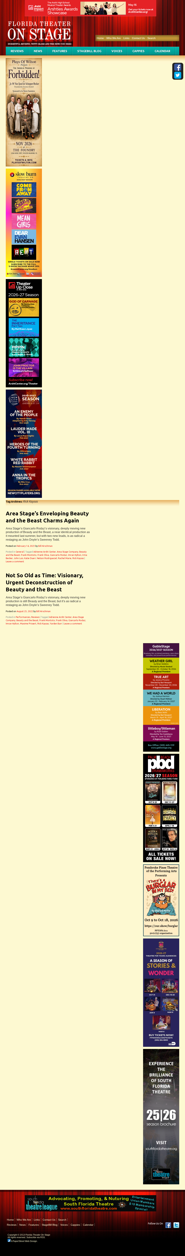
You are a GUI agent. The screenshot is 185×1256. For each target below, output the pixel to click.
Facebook (168, 1225)
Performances (23, 617)
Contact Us (138, 38)
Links (126, 38)
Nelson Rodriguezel (47, 558)
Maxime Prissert (28, 623)
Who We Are (113, 38)
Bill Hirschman (45, 546)
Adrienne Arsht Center (44, 552)
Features (59, 51)
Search (151, 38)
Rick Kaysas (78, 558)
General (20, 552)
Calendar (162, 51)
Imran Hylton (74, 555)
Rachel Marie (64, 558)
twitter (176, 1225)
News (38, 51)
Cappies (138, 51)
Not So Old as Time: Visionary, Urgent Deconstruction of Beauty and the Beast (44, 582)
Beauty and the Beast (27, 620)
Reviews (17, 51)
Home (100, 38)
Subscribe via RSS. (35, 1237)
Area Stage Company (67, 552)
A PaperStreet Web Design (23, 1241)
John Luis (18, 558)
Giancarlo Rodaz (58, 555)
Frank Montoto (28, 555)
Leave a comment (15, 561)
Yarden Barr (56, 623)
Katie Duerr (30, 558)
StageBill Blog (89, 51)
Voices (116, 51)
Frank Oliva (43, 555)
